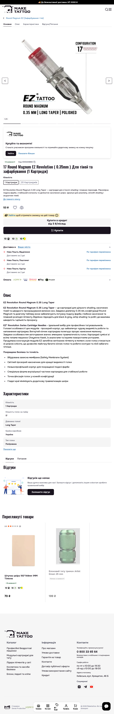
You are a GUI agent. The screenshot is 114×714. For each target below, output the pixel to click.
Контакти (47, 662)
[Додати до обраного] (15, 207)
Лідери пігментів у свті (19, 662)
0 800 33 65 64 (87, 651)
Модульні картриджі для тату (20, 656)
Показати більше (26, 153)
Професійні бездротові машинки (19, 649)
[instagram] (79, 686)
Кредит (46, 675)
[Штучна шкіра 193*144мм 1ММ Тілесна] (24, 551)
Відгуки (10, 458)
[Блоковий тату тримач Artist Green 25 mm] (68, 546)
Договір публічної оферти (56, 666)
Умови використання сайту (56, 671)
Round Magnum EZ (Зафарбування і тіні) (25, 18)
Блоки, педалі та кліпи (19, 674)
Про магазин (48, 648)
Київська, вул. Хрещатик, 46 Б (93, 676)
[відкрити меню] (110, 9)
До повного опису (11, 199)
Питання (21, 458)
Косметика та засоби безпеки (18, 668)
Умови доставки (51, 653)
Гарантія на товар (51, 657)
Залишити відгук (41, 492)
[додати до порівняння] (22, 207)
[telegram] (85, 686)
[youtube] (91, 686)
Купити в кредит (57, 222)
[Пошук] (106, 9)
